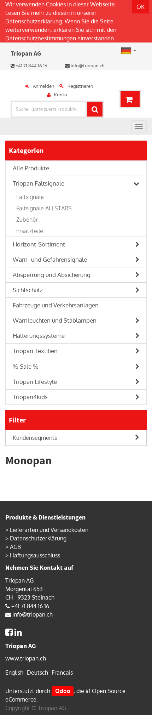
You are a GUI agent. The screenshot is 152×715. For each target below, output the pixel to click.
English (14, 672)
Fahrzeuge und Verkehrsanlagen (56, 305)
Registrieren (80, 86)
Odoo (62, 690)
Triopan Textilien (35, 350)
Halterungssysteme (39, 335)
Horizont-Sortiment (39, 244)
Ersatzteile (29, 230)
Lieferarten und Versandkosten (49, 529)
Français (62, 672)
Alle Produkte (31, 168)
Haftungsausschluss (35, 555)
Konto (60, 94)
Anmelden (43, 86)
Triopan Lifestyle (35, 381)
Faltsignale (30, 196)
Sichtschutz (28, 290)
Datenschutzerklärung (33, 21)
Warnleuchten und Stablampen (55, 320)
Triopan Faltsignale (38, 183)
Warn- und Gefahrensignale (50, 259)
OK (140, 6)
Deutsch (37, 672)
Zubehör (27, 219)
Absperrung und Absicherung (51, 274)
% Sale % (26, 366)
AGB (15, 546)
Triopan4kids (30, 397)
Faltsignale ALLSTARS (44, 208)
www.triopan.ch (25, 658)
